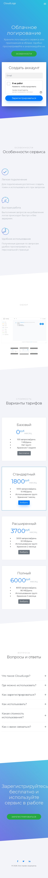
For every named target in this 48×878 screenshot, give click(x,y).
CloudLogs (10, 3)
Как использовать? (14, 704)
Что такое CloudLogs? (16, 675)
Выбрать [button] (24, 502)
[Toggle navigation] (44, 4)
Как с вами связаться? (16, 726)
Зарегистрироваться (24, 98)
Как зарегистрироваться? (19, 694)
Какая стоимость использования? (13, 715)
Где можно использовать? (19, 685)
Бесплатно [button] (24, 453)
